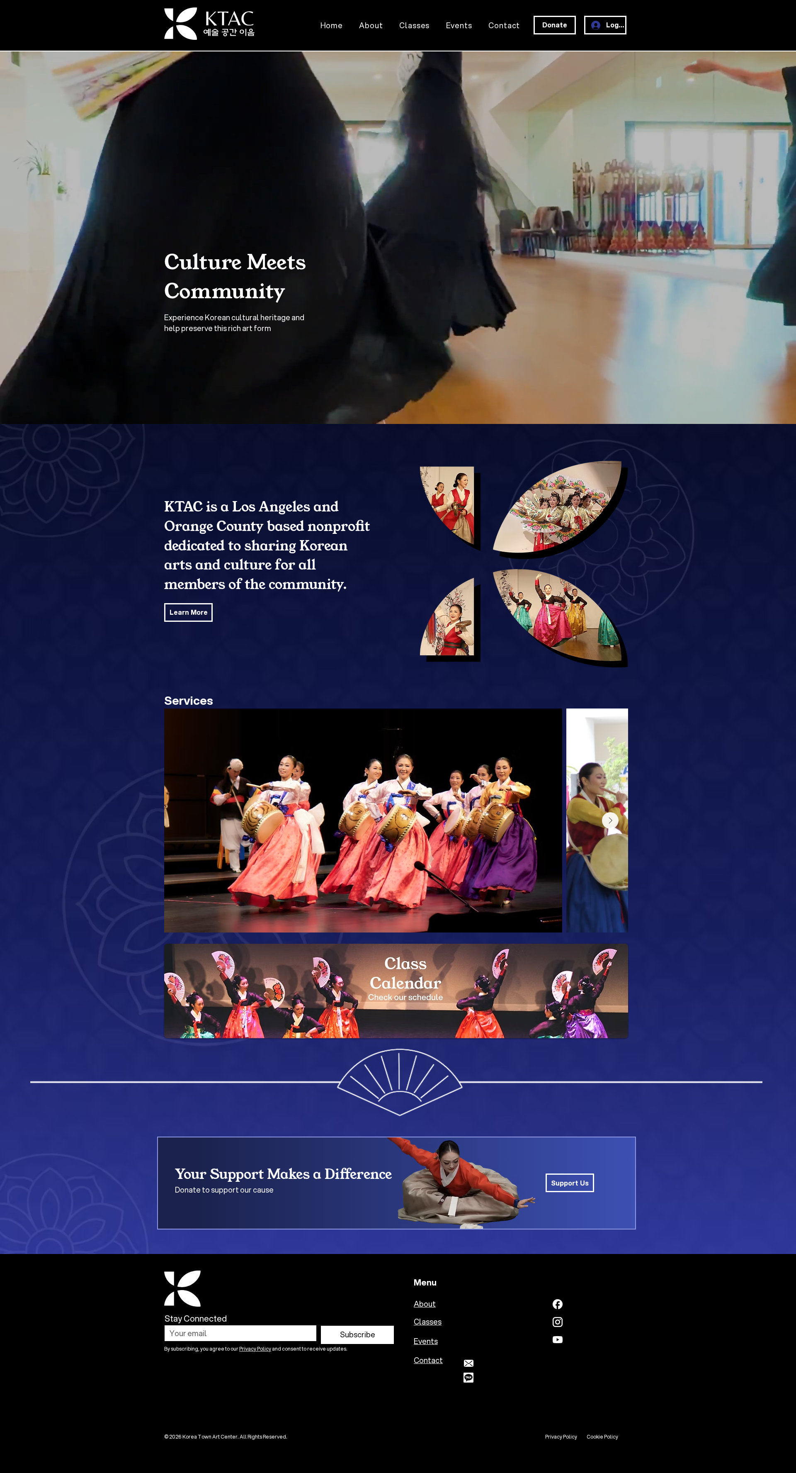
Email (487, 1363)
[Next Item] (610, 820)
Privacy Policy (255, 1348)
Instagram (587, 1321)
